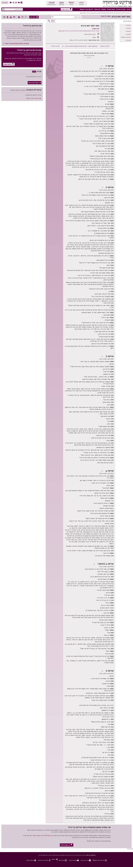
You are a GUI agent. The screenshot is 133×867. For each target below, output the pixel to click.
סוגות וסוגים (111, 9)
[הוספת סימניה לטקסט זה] (22, 17)
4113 (81, 2)
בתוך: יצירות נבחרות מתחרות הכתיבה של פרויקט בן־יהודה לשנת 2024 (79, 31)
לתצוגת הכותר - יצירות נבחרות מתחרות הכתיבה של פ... (80, 46)
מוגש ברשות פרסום (90, 34)
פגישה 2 (128, 28)
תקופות (103, 9)
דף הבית (129, 13)
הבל (98, 53)
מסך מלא (34, 17)
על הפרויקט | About (86, 9)
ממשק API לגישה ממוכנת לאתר (42, 835)
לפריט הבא (55, 46)
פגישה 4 (128, 34)
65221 (71, 2)
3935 (61, 2)
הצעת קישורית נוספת (33, 98)
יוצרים (129, 9)
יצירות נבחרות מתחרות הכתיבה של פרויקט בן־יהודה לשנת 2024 (96, 13)
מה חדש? (97, 9)
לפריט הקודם (104, 46)
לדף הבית (130, 849)
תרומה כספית (66, 9)
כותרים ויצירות (121, 9)
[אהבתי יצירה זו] (25, 17)
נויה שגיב (117, 13)
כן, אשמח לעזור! (66, 845)
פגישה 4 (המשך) (126, 37)
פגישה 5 (128, 40)
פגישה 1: (128, 25)
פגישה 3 (128, 31)
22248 (51, 2)
